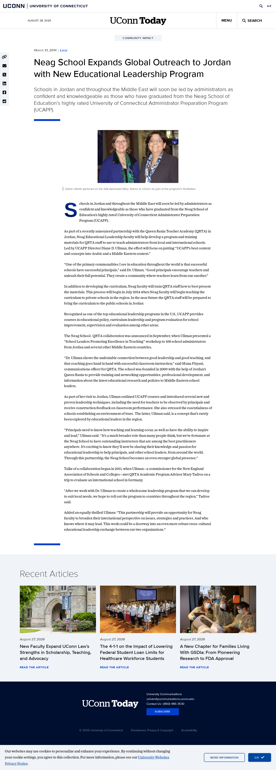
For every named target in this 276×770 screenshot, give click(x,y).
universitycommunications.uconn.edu (170, 699)
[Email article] (4, 65)
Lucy (63, 50)
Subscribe (163, 711)
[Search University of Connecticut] (261, 6)
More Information (224, 757)
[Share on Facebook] (4, 92)
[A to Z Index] (269, 6)
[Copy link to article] (4, 57)
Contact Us (153, 704)
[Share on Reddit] (4, 101)
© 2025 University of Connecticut (101, 730)
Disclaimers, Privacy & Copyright (152, 730)
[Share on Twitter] (4, 74)
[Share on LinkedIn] (4, 83)
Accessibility (189, 730)
